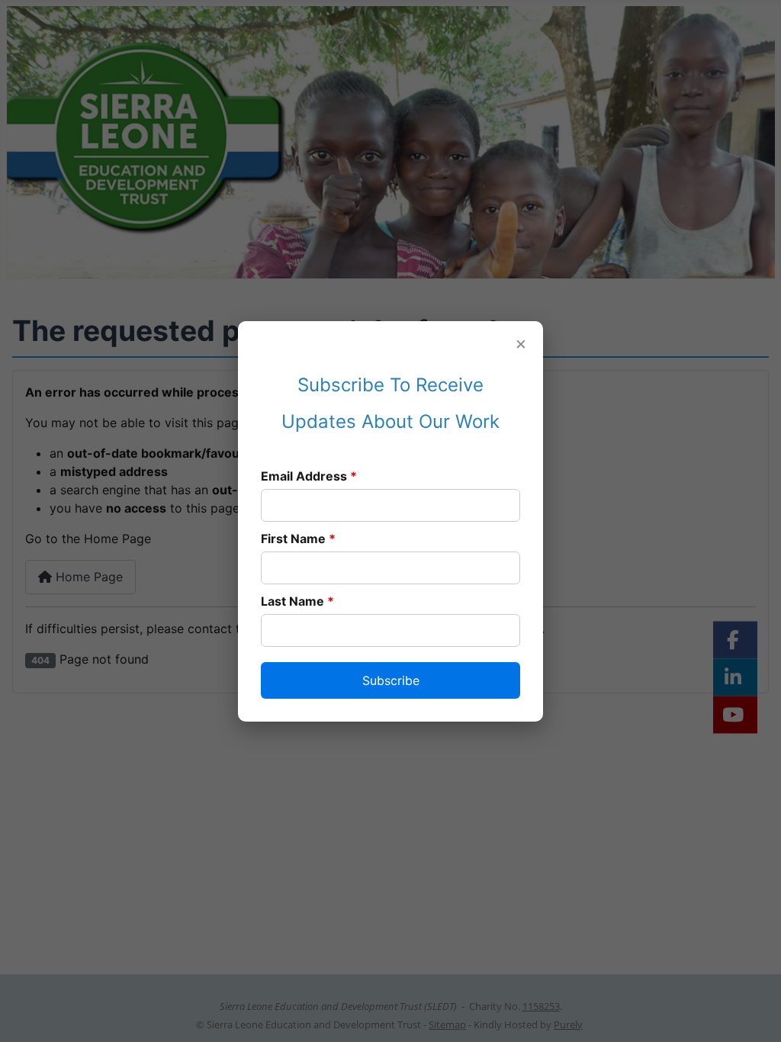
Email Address (309, 476)
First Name (298, 538)
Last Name (297, 601)
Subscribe (390, 680)
